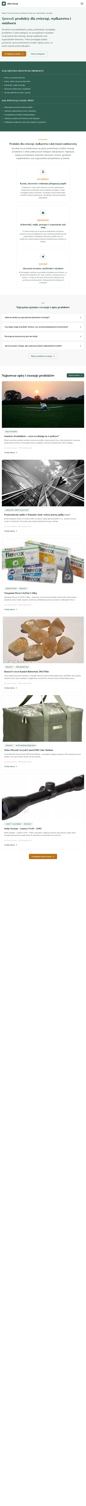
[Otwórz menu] (82, 3)
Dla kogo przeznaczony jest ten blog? (21, 336)
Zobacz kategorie (38, 54)
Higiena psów (11, 588)
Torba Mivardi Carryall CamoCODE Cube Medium (28, 750)
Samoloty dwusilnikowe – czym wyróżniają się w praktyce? (31, 436)
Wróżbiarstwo (22, 667)
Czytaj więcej (9, 452)
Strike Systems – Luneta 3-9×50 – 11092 (22, 828)
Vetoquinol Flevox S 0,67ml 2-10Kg (20, 593)
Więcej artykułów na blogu (41, 356)
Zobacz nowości (74, 375)
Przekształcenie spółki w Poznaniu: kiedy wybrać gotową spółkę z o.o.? (37, 514)
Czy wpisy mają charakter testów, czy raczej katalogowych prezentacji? (36, 327)
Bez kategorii (11, 431)
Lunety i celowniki (13, 824)
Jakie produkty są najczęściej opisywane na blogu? (27, 317)
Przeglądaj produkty (12, 54)
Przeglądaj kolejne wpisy (41, 856)
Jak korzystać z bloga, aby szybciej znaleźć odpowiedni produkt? (33, 346)
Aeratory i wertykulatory (17, 510)
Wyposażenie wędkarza (26, 745)
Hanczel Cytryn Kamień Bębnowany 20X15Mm (26, 671)
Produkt (23, 588)
